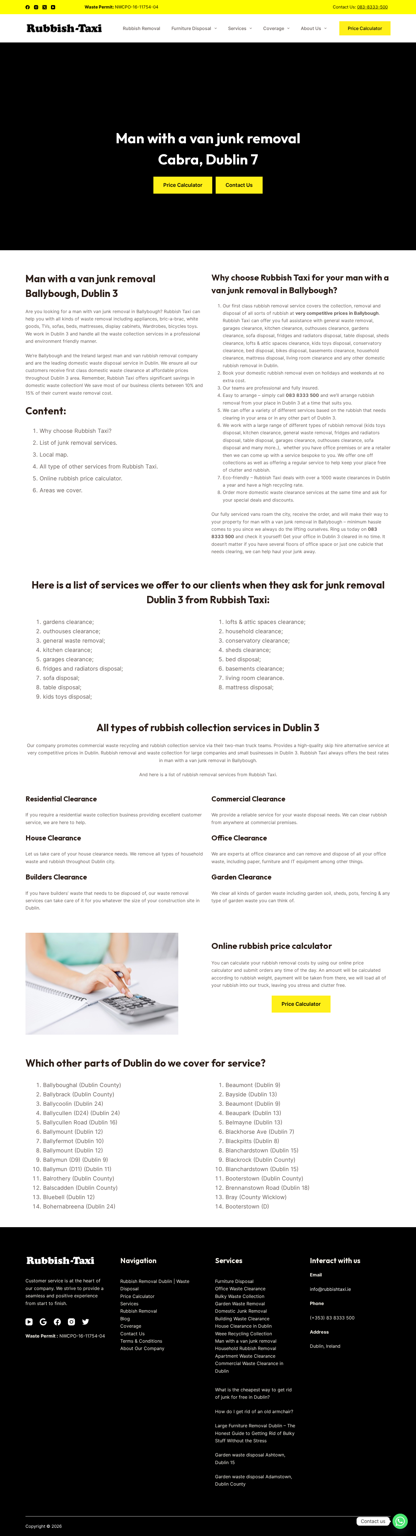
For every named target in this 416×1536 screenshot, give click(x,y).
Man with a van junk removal (245, 1341)
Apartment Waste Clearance (245, 1356)
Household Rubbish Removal (245, 1348)
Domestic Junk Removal (241, 1311)
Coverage (273, 28)
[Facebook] (27, 7)
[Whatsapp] (400, 1521)
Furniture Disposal (191, 28)
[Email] (43, 1321)
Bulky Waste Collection (239, 1296)
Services (237, 28)
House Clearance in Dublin (243, 1326)
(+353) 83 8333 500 (332, 1318)
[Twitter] (85, 1321)
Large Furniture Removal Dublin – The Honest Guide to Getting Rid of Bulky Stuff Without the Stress (255, 1433)
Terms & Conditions (141, 1341)
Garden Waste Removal (240, 1303)
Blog (125, 1318)
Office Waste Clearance (240, 1288)
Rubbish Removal (141, 28)
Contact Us (132, 1333)
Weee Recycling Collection (243, 1333)
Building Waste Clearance (242, 1318)
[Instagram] (36, 7)
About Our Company (142, 1348)
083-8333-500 (372, 7)
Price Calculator (365, 28)
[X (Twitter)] (44, 7)
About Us (311, 28)
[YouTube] (53, 7)
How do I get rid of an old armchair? (254, 1411)
